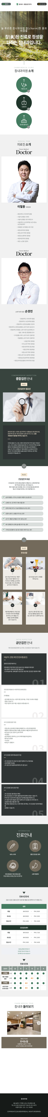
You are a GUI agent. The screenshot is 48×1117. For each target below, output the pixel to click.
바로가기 (6, 4)
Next (39, 1023)
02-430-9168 (43, 4)
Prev (9, 1023)
